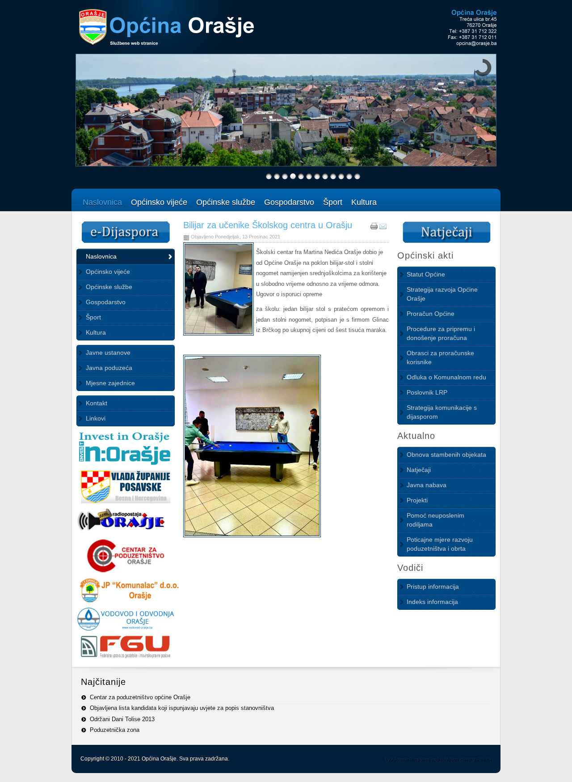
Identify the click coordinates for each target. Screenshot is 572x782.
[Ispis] (374, 228)
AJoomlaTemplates (410, 758)
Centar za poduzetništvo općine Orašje (140, 697)
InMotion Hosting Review (466, 758)
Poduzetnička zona (114, 730)
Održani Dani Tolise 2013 (122, 719)
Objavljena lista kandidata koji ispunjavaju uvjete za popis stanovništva (182, 708)
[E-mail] (383, 228)
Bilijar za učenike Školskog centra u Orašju (267, 225)
